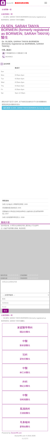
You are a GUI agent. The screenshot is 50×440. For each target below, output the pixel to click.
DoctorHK (9, 3)
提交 (5, 311)
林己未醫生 (25, 372)
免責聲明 (25, 438)
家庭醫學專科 (25, 327)
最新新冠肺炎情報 (22, 3)
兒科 (25, 354)
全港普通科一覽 (7, 14)
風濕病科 (25, 408)
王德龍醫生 (25, 413)
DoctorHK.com (16, 433)
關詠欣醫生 (25, 332)
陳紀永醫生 (25, 386)
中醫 (25, 341)
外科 (25, 381)
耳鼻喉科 (25, 422)
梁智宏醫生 (25, 359)
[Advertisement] (25, 135)
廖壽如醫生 (25, 426)
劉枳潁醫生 (25, 345)
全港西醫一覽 (7, 9)
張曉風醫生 (25, 399)
